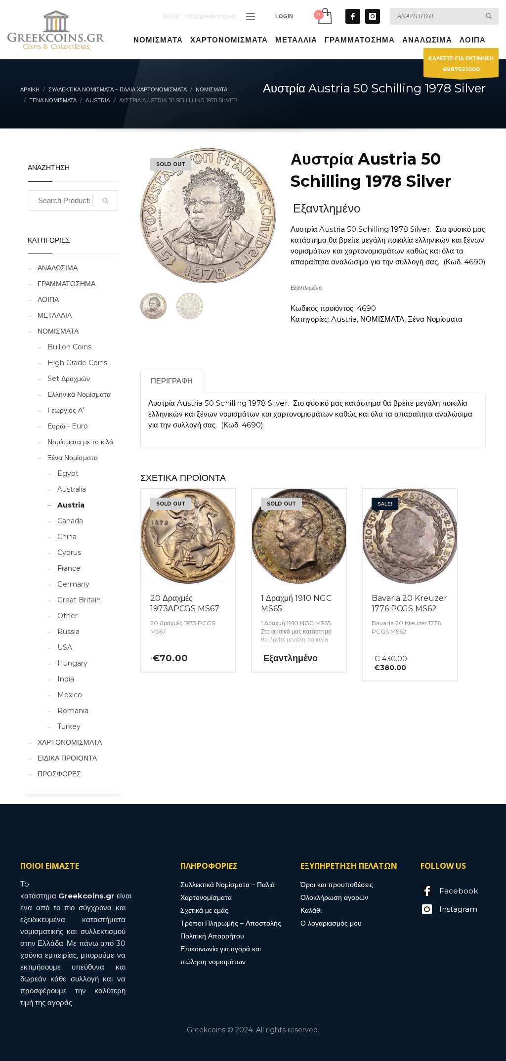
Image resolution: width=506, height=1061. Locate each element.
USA (64, 647)
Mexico (69, 694)
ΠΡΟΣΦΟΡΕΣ (59, 773)
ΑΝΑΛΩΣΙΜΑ (58, 267)
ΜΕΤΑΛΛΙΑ (55, 315)
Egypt (68, 473)
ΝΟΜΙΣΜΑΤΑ (382, 319)
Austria (344, 319)
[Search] (105, 200)
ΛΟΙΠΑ (48, 299)
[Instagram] (372, 16)
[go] (489, 15)
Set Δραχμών (68, 378)
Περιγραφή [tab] (172, 380)
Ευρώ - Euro (67, 426)
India (65, 679)
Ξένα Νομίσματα (435, 319)
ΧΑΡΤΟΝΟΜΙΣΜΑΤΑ (70, 742)
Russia (68, 631)
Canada (70, 520)
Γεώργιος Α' (65, 410)
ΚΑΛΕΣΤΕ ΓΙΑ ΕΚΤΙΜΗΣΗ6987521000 (461, 64)
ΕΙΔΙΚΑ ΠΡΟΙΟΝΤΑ (67, 758)
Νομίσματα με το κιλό (80, 441)
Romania (72, 710)
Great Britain (79, 599)
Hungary (72, 663)
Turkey (69, 726)
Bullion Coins (69, 346)
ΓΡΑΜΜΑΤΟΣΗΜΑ (66, 283)
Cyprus (69, 552)
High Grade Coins (77, 362)
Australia (71, 489)
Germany (73, 584)
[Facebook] (352, 16)
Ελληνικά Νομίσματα (79, 394)
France (69, 568)
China (67, 536)
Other (67, 615)
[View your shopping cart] (324, 16)
